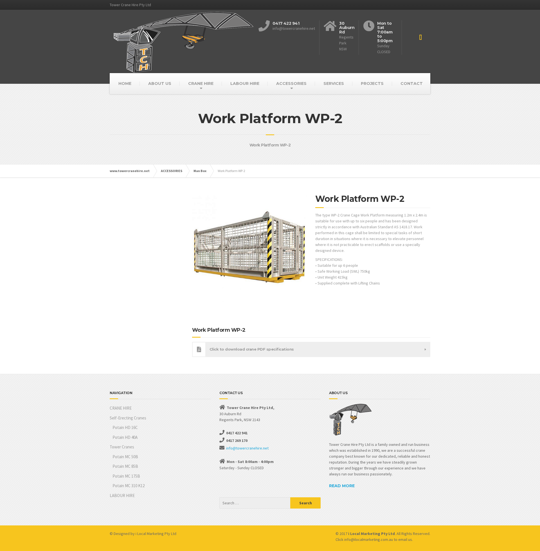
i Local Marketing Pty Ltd (156, 533)
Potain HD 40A (125, 437)
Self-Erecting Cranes (128, 418)
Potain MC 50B (125, 456)
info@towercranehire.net (247, 448)
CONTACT (411, 83)
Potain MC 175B (126, 476)
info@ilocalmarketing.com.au (368, 539)
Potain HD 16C (125, 427)
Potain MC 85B (125, 466)
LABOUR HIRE (244, 83)
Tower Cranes (122, 447)
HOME (124, 83)
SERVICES (333, 83)
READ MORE (342, 485)
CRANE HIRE (200, 83)
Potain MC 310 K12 (128, 485)
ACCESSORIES (291, 83)
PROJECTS (372, 83)
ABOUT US (159, 83)
